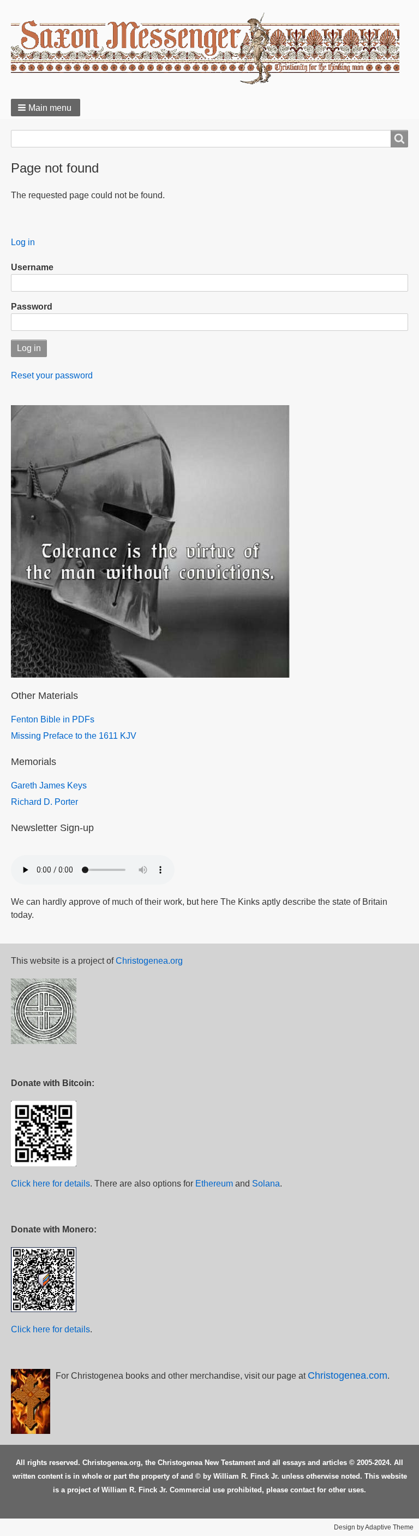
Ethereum (214, 1183)
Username (32, 267)
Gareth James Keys (49, 785)
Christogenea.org (149, 960)
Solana (266, 1183)
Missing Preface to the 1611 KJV (73, 735)
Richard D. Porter (44, 801)
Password (31, 306)
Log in (23, 242)
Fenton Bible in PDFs (52, 719)
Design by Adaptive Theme (374, 1527)
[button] (45, 107)
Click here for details (50, 1183)
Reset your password (52, 375)
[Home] (209, 48)
